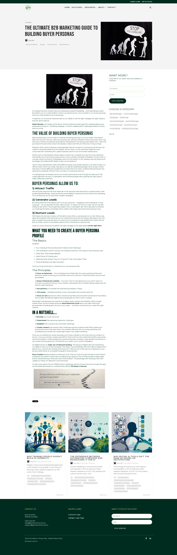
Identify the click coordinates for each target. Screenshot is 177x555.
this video (88, 303)
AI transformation (123, 477)
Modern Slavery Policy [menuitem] (55, 538)
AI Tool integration (132, 488)
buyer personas (52, 44)
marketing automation (130, 128)
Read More (60, 495)
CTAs (49, 207)
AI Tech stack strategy (120, 491)
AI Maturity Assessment (47, 481)
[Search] (150, 7)
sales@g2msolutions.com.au (35, 523)
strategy (42, 44)
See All (111, 134)
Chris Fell (31, 40)
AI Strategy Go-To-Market (35, 478)
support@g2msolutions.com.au (36, 525)
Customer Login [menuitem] (74, 515)
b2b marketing (116, 114)
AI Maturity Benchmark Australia (41, 476)
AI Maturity (48, 478)
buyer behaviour (64, 44)
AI (28, 476)
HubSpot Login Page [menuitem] (76, 518)
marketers (124, 117)
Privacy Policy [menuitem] (42, 538)
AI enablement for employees (37, 484)
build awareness (116, 125)
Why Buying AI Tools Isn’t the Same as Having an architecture (131, 458)
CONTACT (111, 7)
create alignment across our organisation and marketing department (57, 176)
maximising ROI (50, 151)
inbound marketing (31, 44)
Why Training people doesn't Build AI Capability (44, 457)
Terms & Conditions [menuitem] (31, 538)
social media (115, 128)
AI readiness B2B (119, 488)
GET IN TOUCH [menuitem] (147, 1)
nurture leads (88, 138)
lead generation (132, 121)
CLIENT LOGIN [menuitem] (135, 1)
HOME (67, 7)
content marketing (130, 114)
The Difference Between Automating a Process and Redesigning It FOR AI (86, 458)
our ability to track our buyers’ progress (46, 347)
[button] (146, 539)
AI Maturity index (33, 481)
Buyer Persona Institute (67, 124)
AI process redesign (77, 485)
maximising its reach (96, 111)
